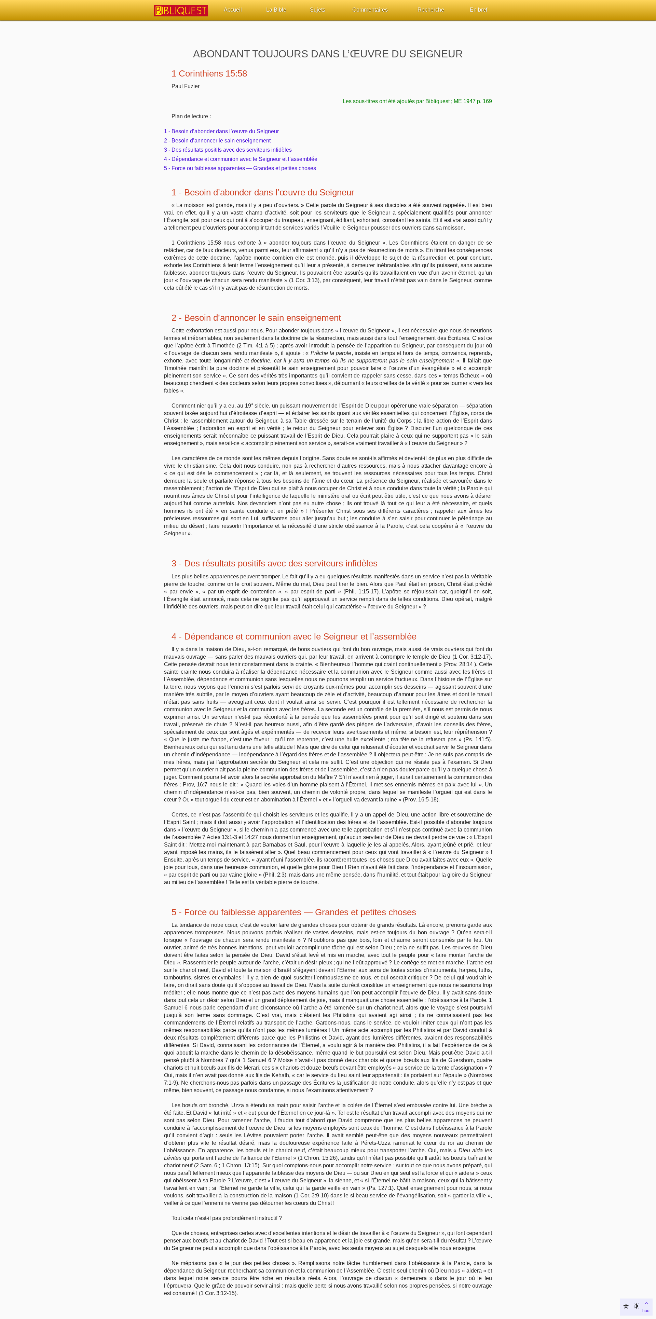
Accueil (233, 10)
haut (646, 1310)
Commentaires (370, 10)
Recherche (431, 10)
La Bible (276, 10)
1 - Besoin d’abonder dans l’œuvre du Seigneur (221, 131)
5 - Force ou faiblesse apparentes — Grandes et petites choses (240, 168)
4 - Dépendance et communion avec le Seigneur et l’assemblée (240, 159)
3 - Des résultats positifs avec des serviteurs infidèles (228, 150)
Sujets (317, 10)
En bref (478, 10)
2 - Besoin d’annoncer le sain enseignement (217, 140)
